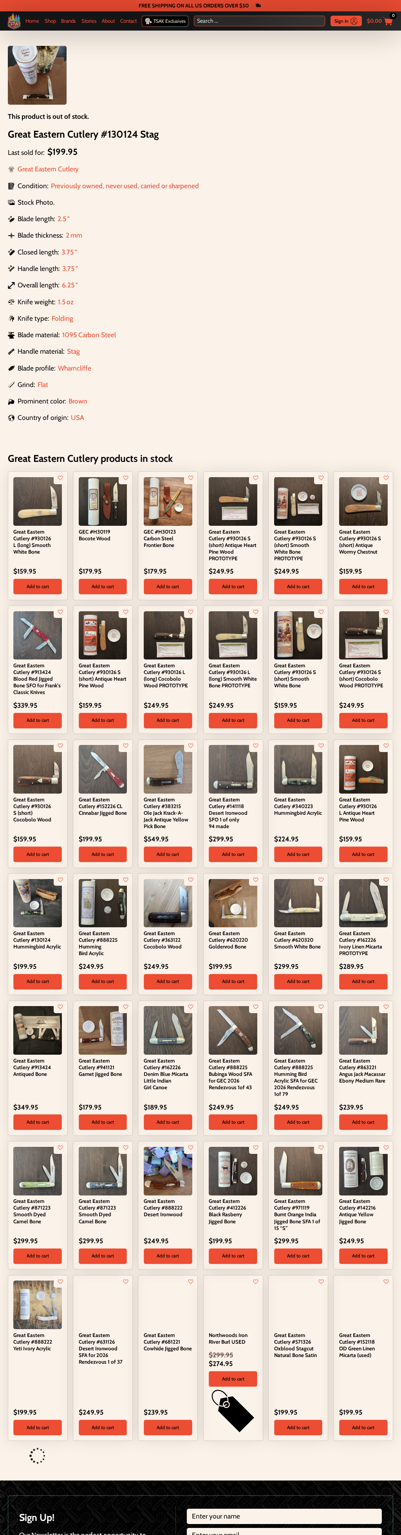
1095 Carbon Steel (89, 335)
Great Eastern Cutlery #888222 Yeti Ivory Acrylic (32, 1342)
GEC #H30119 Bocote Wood (94, 535)
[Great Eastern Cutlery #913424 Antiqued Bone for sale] (37, 1029)
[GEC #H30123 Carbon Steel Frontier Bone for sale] (168, 500)
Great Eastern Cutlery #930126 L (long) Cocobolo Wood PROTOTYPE (166, 675)
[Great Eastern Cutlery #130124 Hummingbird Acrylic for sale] (37, 902)
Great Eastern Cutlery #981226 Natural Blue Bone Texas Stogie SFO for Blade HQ (102, 1480)
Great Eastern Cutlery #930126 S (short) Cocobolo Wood (32, 809)
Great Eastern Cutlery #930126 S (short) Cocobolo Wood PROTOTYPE (361, 675)
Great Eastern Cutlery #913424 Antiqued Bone (32, 1067)
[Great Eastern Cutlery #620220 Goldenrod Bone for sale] (233, 902)
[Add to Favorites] (60, 478)
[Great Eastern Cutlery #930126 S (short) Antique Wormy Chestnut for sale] (363, 500)
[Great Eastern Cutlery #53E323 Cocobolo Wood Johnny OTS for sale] (148, 1456)
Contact (128, 21)
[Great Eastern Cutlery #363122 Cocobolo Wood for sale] (168, 902)
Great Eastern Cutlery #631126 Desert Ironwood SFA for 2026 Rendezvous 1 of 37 (101, 1348)
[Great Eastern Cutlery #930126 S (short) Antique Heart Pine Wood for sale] (103, 634)
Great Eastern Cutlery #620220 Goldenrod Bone (228, 940)
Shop (50, 21)
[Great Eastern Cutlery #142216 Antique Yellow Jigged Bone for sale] (363, 1170)
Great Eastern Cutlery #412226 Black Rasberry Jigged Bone (227, 1211)
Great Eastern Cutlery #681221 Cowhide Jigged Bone (168, 1342)
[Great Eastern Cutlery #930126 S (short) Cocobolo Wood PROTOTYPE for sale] (363, 634)
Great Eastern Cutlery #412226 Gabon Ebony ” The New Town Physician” (363, 1477)
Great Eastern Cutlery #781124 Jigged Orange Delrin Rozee (31, 1477)
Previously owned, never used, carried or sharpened (125, 186)
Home (32, 21)
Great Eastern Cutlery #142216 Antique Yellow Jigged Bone (357, 1211)
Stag (73, 351)
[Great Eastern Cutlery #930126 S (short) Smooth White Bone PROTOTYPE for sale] (298, 500)
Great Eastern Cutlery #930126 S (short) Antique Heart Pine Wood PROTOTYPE (232, 545)
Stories (89, 21)
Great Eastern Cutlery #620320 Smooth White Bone (297, 940)
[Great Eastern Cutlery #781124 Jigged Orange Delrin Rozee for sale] (17, 1456)
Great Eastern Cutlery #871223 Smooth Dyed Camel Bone (32, 1211)
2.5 (62, 218)
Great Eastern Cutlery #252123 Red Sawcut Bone (297, 1473)
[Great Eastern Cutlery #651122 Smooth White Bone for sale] (213, 1456)
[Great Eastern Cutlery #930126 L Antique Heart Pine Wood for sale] (363, 768)
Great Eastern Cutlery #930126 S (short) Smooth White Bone (295, 675)
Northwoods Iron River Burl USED (228, 1338)
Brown (78, 401)
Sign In (341, 21)
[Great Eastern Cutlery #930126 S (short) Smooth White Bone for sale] (298, 634)
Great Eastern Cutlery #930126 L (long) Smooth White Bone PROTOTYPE (233, 675)
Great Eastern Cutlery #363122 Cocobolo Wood (163, 940)
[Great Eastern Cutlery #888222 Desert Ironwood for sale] (168, 1170)
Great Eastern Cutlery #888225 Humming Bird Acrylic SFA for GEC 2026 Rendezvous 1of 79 (296, 1077)
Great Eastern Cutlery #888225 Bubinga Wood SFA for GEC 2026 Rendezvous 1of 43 (230, 1073)
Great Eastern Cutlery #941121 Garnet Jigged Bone (100, 1067)
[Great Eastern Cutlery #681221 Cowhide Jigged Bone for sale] (168, 1304)
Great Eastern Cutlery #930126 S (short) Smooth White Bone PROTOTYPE (295, 545)
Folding (62, 318)
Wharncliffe (74, 368)
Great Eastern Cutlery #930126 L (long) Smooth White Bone (32, 542)
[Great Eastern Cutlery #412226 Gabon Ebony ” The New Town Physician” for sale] (343, 1456)
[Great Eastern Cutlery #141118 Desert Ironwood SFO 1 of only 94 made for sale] (233, 768)
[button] (37, 586)
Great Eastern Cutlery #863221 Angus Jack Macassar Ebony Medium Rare (362, 1070)
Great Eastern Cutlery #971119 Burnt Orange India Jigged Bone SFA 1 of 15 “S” (297, 1214)
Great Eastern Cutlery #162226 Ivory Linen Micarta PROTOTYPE (360, 943)
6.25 (68, 285)
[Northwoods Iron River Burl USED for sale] (233, 1304)
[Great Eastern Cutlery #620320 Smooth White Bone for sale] (298, 902)
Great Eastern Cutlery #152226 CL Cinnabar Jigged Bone (103, 806)
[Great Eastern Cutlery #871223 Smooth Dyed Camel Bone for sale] (37, 1170)
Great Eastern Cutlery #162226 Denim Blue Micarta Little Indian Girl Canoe (166, 1073)
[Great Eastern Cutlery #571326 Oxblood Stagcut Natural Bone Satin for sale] (298, 1304)
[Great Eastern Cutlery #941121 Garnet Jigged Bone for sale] (103, 1029)
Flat (43, 384)
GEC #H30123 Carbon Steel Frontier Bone (160, 538)
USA (77, 417)
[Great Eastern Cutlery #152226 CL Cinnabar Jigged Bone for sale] (103, 768)
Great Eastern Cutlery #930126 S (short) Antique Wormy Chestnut (360, 542)
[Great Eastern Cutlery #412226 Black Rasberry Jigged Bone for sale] (233, 1170)
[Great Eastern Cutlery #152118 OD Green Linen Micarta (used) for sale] (363, 1304)
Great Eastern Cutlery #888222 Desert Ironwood (163, 1207)
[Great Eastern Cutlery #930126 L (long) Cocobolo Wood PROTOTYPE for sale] (168, 634)
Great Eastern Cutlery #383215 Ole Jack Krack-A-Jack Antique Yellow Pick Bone (166, 812)
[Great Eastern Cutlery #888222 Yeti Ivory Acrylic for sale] (37, 1304)
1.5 (61, 302)
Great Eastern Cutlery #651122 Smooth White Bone (232, 1473)
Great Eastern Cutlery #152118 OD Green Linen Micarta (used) (357, 1345)
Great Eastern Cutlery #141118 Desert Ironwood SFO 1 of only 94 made (228, 812)
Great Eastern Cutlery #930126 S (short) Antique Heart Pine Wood (102, 675)
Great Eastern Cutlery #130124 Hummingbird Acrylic (37, 940)
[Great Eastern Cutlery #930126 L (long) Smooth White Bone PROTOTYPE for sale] (233, 634)
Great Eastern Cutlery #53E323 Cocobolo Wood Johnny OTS (163, 1477)
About (108, 21)
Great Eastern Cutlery (48, 169)
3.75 (67, 252)
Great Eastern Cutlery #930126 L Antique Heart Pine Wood (358, 809)
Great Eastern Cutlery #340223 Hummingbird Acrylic (298, 806)
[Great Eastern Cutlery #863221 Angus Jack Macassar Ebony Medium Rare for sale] (363, 1029)
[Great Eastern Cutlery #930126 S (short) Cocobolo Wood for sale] (37, 768)
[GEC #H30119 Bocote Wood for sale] (103, 500)
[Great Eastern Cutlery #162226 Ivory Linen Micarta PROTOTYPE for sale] (363, 902)
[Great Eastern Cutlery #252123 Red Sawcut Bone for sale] (278, 1456)
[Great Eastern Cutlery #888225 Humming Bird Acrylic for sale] (103, 902)
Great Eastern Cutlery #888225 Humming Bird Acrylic (98, 943)
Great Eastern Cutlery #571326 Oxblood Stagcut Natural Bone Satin (295, 1345)
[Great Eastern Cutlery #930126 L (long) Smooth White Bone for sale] (37, 500)
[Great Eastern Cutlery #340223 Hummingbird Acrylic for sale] (298, 768)
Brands (68, 21)
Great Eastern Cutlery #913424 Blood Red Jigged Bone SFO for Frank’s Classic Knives (37, 678)
